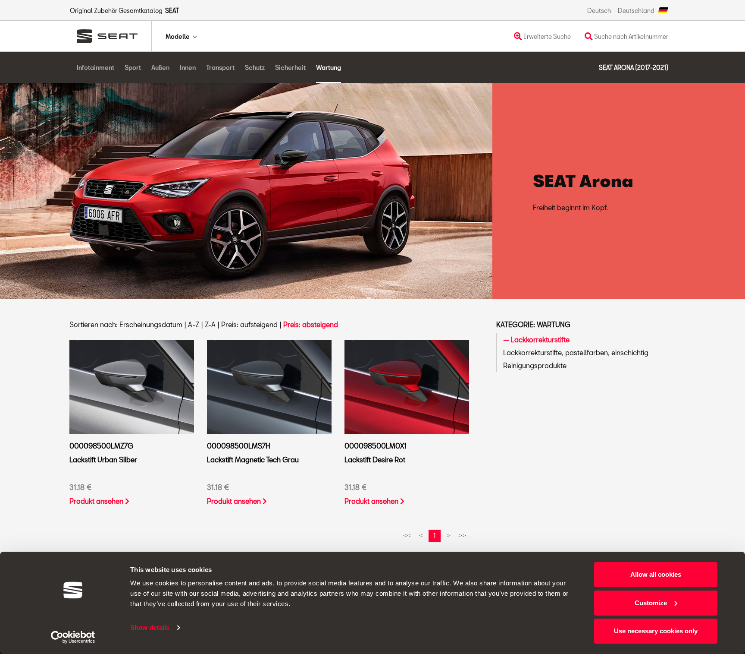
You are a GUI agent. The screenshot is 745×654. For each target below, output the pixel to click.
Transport (220, 67)
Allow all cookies (655, 574)
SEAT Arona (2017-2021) (633, 67)
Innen (188, 67)
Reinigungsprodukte (535, 365)
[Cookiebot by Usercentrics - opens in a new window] (73, 637)
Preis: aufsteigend (249, 324)
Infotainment (95, 67)
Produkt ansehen (97, 501)
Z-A (210, 324)
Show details (149, 627)
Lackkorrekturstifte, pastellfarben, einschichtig (575, 352)
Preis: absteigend (310, 324)
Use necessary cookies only (656, 631)
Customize (651, 603)
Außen (160, 67)
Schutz (255, 67)
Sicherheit (290, 67)
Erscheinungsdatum (150, 324)
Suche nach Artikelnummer (630, 36)
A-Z (193, 324)
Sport (133, 67)
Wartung (328, 67)
